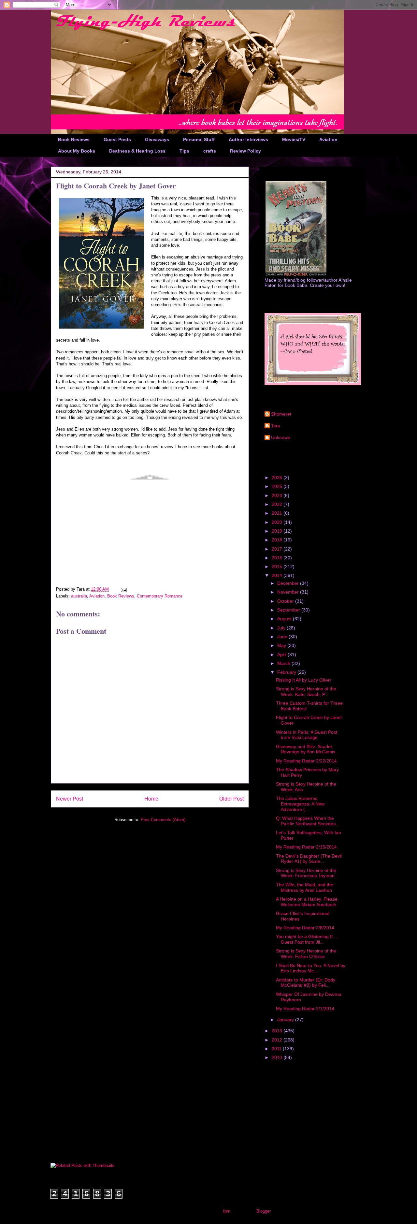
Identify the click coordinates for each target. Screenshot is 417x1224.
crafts (209, 151)
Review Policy (245, 151)
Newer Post (69, 799)
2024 (277, 495)
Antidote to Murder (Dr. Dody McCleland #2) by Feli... (305, 982)
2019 (277, 531)
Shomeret (281, 414)
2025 (277, 486)
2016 (277, 557)
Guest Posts (117, 139)
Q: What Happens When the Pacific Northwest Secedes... (307, 821)
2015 (277, 566)
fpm (226, 1211)
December (288, 583)
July (282, 627)
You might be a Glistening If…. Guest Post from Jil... (307, 939)
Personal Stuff (199, 139)
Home (151, 799)
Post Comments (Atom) (163, 819)
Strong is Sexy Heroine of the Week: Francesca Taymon (306, 873)
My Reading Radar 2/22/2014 (306, 760)
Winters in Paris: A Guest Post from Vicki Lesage (306, 735)
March (284, 663)
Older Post (231, 799)
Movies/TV (293, 139)
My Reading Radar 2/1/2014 (305, 1008)
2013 (277, 1030)
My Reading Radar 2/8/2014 (305, 927)
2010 (277, 1057)
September (289, 609)
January (286, 1019)
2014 (277, 575)
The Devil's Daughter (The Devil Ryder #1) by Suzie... (309, 858)
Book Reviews (74, 139)
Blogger (263, 1211)
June (283, 636)
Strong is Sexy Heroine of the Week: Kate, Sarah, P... (306, 691)
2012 (277, 1039)
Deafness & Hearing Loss (137, 151)
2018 (277, 539)
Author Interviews (248, 139)
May (282, 645)
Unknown (280, 437)
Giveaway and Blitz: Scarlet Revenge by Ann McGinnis (305, 749)
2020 (277, 522)
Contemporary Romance (159, 596)
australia (79, 596)
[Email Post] (123, 589)
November (288, 592)
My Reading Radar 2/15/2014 (306, 846)
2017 (277, 549)
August (285, 618)
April (282, 654)
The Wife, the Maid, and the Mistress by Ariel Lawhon (304, 887)
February (287, 672)
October (286, 601)
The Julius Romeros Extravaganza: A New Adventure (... (300, 804)
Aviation (328, 139)
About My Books (76, 151)
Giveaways (157, 139)
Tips (184, 151)
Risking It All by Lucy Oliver (303, 680)
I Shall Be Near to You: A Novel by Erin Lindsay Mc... (310, 968)
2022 (277, 504)
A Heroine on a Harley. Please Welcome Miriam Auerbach (307, 901)
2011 (277, 1048)
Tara (275, 425)
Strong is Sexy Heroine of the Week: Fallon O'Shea (306, 953)
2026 (277, 477)
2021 (277, 513)
